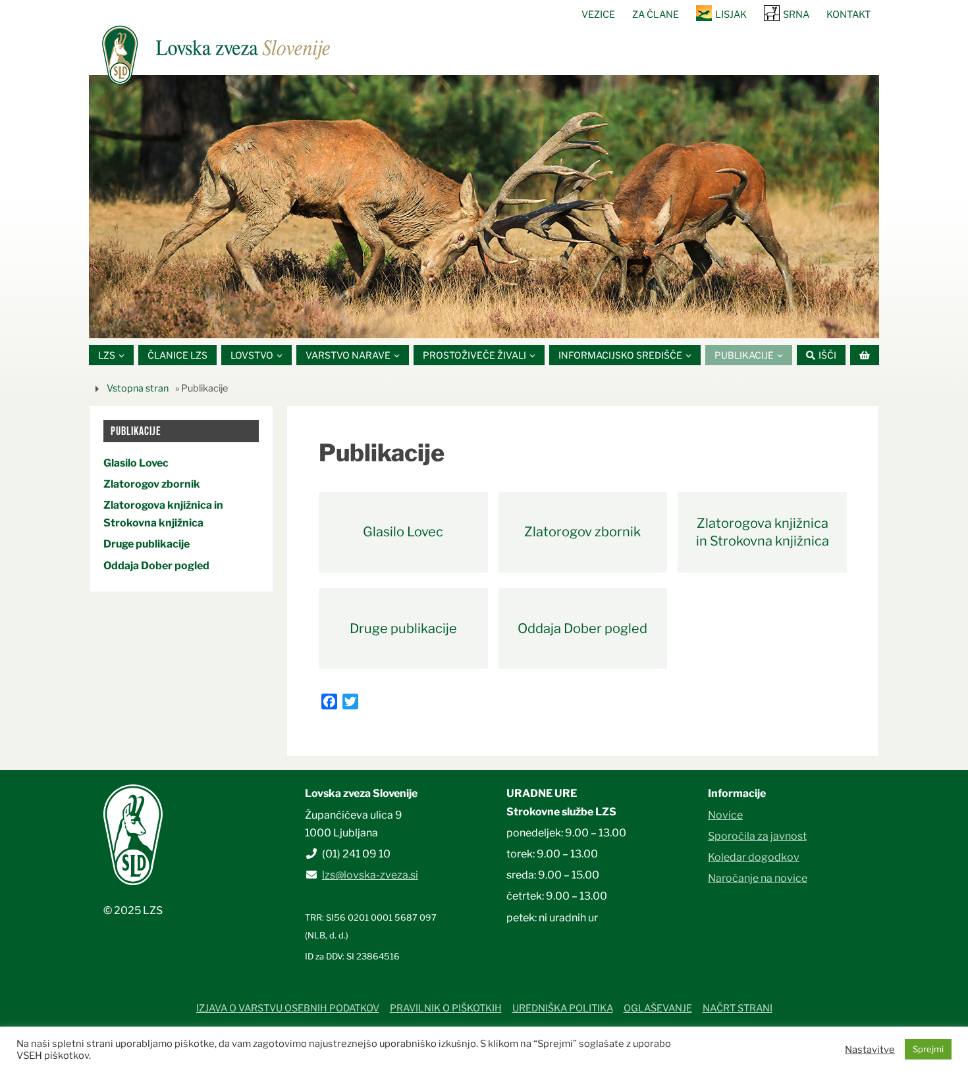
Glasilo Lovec (403, 532)
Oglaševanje (658, 1008)
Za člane (655, 14)
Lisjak (731, 14)
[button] (444, 322)
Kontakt (848, 14)
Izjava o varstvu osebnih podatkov (287, 1008)
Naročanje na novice (757, 878)
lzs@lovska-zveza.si (370, 875)
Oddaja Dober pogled (582, 628)
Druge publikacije (403, 628)
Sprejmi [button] (928, 1049)
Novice (725, 815)
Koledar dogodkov (753, 857)
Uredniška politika (562, 1008)
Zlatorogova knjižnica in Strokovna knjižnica (762, 532)
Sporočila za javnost (757, 836)
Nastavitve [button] (870, 1050)
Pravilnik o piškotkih (446, 1008)
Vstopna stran (138, 388)
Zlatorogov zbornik (582, 532)
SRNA (796, 14)
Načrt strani (737, 1008)
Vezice (598, 14)
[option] (484, 206)
